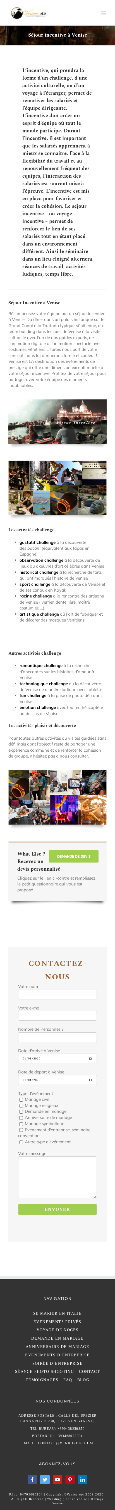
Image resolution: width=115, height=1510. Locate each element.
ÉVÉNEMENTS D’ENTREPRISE (57, 1355)
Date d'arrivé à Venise (39, 1050)
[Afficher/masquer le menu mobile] (104, 13)
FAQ (67, 1380)
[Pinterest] (70, 1479)
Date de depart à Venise (41, 1072)
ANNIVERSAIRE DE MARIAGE (57, 1347)
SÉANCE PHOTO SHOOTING (44, 1372)
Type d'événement (35, 1093)
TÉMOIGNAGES (42, 1380)
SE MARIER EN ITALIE (57, 1313)
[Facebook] (32, 1479)
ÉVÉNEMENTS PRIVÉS (57, 1322)
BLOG (83, 1380)
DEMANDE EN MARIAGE (57, 1338)
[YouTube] (57, 1479)
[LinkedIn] (82, 1479)
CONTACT (89, 1372)
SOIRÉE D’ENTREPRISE (57, 1363)
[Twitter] (45, 1479)
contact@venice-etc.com (66, 1443)
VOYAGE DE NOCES (58, 1330)
